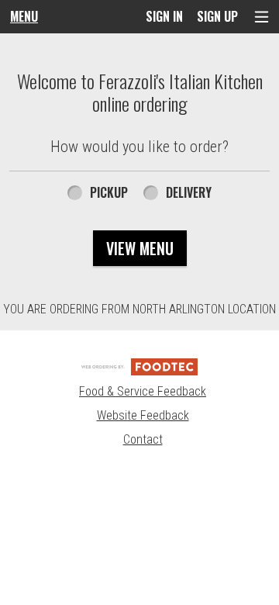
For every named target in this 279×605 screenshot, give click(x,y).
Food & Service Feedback (142, 391)
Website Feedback (143, 415)
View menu (140, 248)
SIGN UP (217, 16)
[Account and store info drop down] (261, 16)
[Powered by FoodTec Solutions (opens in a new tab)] (139, 365)
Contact (143, 439)
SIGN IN (164, 16)
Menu (24, 16)
